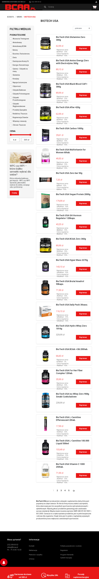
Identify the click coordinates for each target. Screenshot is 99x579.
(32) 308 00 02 (36, 2)
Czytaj (14, 193)
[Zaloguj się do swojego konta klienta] (96, 2)
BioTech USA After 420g (68, 107)
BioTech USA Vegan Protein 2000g (73, 194)
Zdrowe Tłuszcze (19, 125)
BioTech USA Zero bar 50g (69, 173)
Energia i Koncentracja (21, 65)
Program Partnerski (67, 555)
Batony (15, 50)
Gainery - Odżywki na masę (20, 70)
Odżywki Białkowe (19, 90)
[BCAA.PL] (20, 7)
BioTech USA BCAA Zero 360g (71, 239)
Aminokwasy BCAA (19, 46)
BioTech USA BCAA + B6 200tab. (72, 349)
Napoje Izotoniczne (20, 82)
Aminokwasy (17, 42)
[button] (67, 7)
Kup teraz (83, 48)
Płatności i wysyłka (35, 555)
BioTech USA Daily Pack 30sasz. (72, 304)
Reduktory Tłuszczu (20, 114)
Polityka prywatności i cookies (70, 546)
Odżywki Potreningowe (21, 94)
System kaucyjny (66, 558)
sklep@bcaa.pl (12, 547)
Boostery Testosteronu (21, 54)
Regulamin (64, 550)
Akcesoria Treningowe (21, 39)
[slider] (11, 135)
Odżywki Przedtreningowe (19, 99)
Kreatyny (16, 79)
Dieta (15, 57)
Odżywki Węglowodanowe (19, 105)
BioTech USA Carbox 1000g (69, 128)
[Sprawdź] (20, 158)
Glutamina (16, 75)
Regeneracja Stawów (20, 117)
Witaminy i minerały (19, 121)
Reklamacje (33, 550)
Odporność (17, 86)
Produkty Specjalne (20, 110)
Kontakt (31, 546)
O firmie (31, 559)
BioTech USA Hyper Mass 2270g (72, 260)
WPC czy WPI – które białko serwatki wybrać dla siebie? (20, 170)
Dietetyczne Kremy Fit (21, 61)
